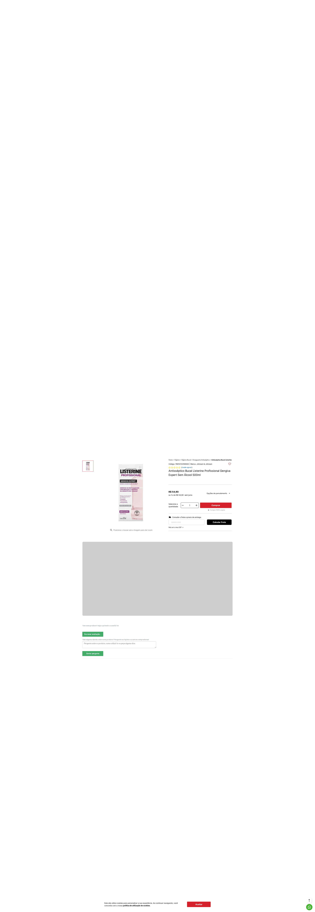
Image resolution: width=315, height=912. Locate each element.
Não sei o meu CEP (175, 527)
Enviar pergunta (92, 654)
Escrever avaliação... (92, 634)
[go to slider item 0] (88, 466)
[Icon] (309, 907)
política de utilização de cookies (136, 905)
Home (171, 460)
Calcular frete (219, 522)
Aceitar (198, 904)
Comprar (216, 505)
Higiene (177, 460)
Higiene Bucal (186, 460)
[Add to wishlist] (230, 464)
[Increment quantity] (196, 505)
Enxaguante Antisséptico (201, 460)
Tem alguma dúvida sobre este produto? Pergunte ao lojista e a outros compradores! (115, 639)
